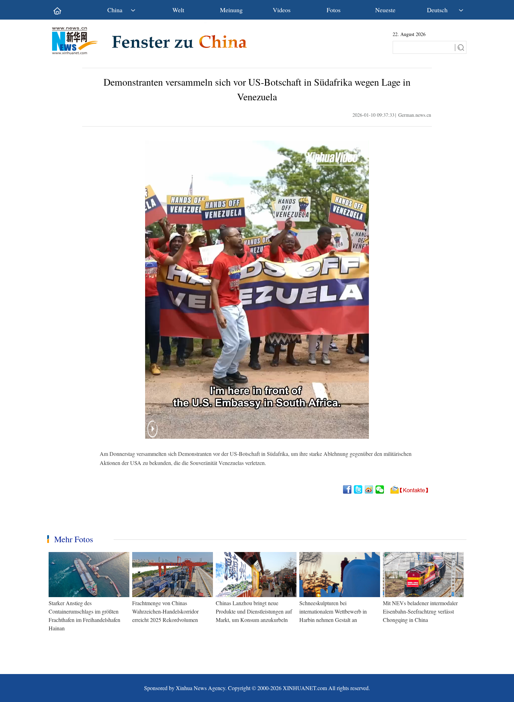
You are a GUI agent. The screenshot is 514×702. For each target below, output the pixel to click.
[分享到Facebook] (347, 489)
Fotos (334, 10)
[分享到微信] (380, 489)
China (115, 10)
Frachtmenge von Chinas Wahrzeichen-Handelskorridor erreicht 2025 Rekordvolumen (165, 611)
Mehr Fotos (73, 539)
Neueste (385, 10)
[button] (152, 433)
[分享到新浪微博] (369, 489)
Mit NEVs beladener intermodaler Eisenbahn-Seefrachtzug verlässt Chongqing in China (420, 611)
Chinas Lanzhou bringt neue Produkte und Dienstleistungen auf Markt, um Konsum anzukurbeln (254, 611)
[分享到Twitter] (358, 489)
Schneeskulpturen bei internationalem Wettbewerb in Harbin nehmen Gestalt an (333, 611)
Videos (282, 10)
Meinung (231, 10)
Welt (178, 10)
